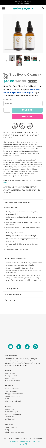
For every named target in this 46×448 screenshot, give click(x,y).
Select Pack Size (7, 99)
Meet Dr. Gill (10, 373)
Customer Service (12, 389)
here (5, 183)
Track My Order (11, 391)
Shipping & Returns (12, 396)
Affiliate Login (10, 419)
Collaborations (10, 378)
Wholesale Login (11, 412)
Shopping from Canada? (14, 394)
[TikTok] (18, 346)
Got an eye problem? (13, 381)
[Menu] (3, 8)
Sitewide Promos (11, 427)
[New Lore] (26, 444)
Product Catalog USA (13, 414)
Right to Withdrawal (13, 401)
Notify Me (27, 116)
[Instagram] (35, 346)
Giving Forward (11, 376)
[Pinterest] (27, 346)
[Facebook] (10, 346)
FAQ (7, 399)
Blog (7, 430)
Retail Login (9, 409)
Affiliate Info (9, 417)
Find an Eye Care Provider (15, 432)
